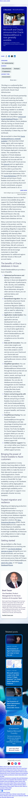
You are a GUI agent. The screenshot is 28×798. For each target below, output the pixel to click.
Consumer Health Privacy (6, 794)
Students (2, 781)
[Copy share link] (6, 56)
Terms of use (15, 795)
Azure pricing (21, 769)
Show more (13, 80)
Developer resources (22, 779)
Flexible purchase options (13, 771)
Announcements (6, 76)
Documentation (10, 779)
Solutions (13, 773)
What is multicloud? (4, 784)
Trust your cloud (20, 768)
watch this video (6, 563)
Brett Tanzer (7, 42)
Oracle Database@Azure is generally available (13, 138)
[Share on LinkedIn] (15, 56)
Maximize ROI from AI (5, 773)
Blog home (8, 9)
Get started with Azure (12, 766)
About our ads (10, 797)
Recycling (4, 797)
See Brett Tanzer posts (7, 615)
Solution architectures (9, 774)
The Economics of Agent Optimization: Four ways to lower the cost (13, 652)
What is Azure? (3, 766)
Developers (16, 68)
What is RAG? (8, 787)
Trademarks (21, 795)
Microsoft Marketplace (22, 778)
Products (15, 769)
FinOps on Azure (23, 771)
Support (16, 774)
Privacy (2, 795)
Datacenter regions (11, 768)
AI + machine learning (7, 63)
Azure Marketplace (10, 176)
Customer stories (9, 769)
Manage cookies (8, 795)
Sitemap (14, 794)
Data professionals (6, 68)
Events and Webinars (9, 781)
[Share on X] (12, 56)
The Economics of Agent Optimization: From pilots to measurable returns (13, 704)
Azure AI (6, 164)
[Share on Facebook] (9, 56)
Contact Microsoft (21, 794)
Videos (11, 783)
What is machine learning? (16, 784)
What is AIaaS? (10, 786)
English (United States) (5, 789)
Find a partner (3, 779)
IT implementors (6, 71)
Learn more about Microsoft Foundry (14, 749)
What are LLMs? (18, 786)
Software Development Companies (8, 778)
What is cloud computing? (20, 783)
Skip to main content (5, 0)
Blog (16, 779)
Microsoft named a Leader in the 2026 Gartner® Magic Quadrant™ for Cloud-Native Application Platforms (14, 678)
